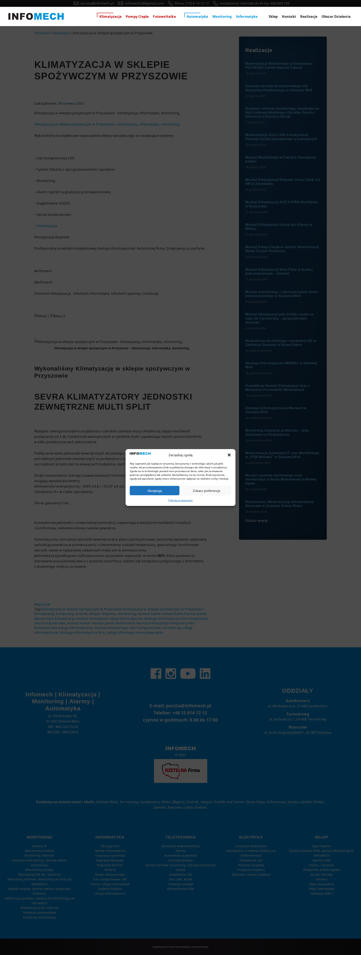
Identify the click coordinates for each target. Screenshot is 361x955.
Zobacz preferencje (206, 491)
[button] (229, 455)
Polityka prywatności (180, 500)
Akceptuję (154, 491)
